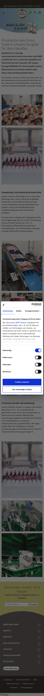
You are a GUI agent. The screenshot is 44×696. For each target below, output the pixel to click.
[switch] (38, 357)
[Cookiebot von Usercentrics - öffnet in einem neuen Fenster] (31, 304)
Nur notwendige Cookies (22, 389)
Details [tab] (19, 311)
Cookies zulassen (22, 382)
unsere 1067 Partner (17, 323)
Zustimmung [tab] (8, 311)
